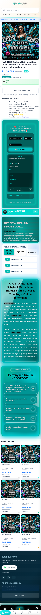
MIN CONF (12, 142)
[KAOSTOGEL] (20, 4)
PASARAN (12, 135)
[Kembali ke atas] (36, 600)
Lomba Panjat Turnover (20, 252)
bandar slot (16, 316)
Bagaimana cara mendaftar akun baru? (16, 400)
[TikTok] (14, 578)
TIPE (25, 135)
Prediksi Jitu (32, 252)
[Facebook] (3, 578)
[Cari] (4, 10)
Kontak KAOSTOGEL (9, 590)
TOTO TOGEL (15, 19)
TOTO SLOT (32, 19)
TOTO (18, 15)
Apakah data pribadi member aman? (17, 428)
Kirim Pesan (11, 568)
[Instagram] (8, 578)
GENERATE (20, 149)
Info (35, 212)
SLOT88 (27, 15)
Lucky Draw (9, 252)
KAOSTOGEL (8, 15)
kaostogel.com (24, 117)
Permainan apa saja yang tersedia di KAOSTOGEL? (16, 419)
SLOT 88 (24, 19)
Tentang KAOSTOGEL (9, 587)
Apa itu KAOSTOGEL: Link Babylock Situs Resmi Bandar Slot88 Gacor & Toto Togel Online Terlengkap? (17, 388)
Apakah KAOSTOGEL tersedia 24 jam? (18, 409)
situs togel (15, 332)
